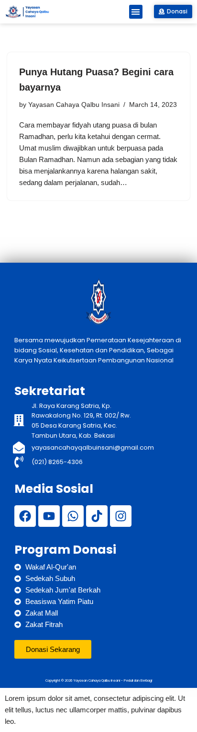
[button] (136, 12)
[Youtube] (49, 516)
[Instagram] (120, 516)
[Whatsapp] (73, 516)
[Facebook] (25, 516)
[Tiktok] (97, 516)
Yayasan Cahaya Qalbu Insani (74, 104)
